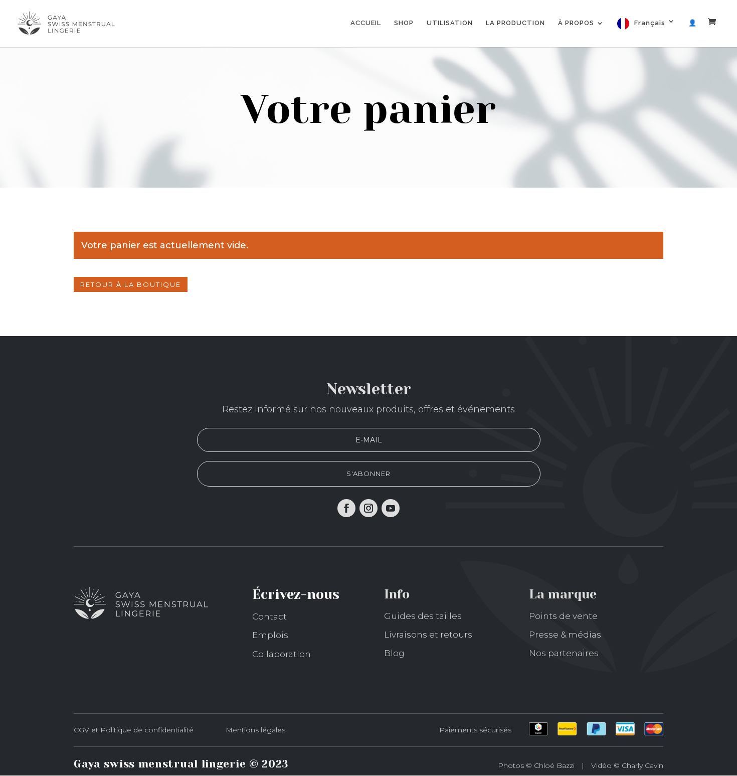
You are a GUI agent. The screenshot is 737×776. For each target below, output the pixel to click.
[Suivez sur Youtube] (391, 508)
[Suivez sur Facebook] (346, 508)
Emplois (270, 635)
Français (649, 23)
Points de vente (563, 616)
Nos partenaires (564, 653)
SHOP (404, 23)
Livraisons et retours (428, 635)
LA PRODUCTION (515, 23)
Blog (394, 653)
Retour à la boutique (130, 284)
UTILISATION (450, 23)
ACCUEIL (365, 23)
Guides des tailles (423, 616)
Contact (269, 616)
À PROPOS (576, 23)
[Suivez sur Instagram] (368, 508)
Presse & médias (565, 635)
